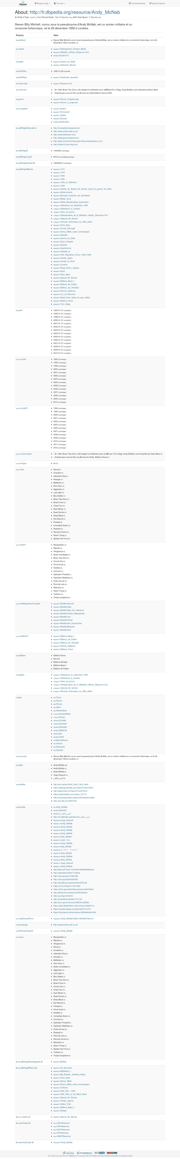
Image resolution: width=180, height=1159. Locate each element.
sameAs (20, 807)
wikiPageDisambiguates (29, 1061)
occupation (22, 108)
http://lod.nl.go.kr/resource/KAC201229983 (71, 902)
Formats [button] (60, 3)
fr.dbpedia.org (95, 17)
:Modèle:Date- (62, 606)
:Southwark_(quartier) (65, 77)
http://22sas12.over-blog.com (65, 144)
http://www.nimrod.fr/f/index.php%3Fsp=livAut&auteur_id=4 (77, 141)
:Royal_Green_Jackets (66, 267)
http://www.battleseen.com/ (64, 134)
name (19, 937)
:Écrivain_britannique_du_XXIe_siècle (72, 221)
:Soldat (59, 115)
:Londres (60, 264)
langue (21, 463)
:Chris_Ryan (61, 225)
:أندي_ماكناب (62, 813)
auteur (23, 1116)
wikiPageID (22, 150)
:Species (58, 750)
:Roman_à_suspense (65, 102)
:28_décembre (62, 1067)
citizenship (21, 83)
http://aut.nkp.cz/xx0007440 (65, 800)
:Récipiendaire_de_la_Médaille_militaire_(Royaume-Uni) (80, 215)
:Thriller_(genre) (63, 1100)
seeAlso (20, 784)
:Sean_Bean (61, 274)
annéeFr (22, 408)
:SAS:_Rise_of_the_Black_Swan (70, 1094)
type (19, 697)
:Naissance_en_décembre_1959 (70, 205)
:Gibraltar (60, 235)
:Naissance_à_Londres (66, 208)
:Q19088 (59, 720)
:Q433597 (60, 810)
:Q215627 (60, 723)
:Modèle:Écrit (62, 630)
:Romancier (61, 112)
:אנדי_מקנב (61, 840)
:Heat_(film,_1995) (64, 1091)
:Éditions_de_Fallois (65, 284)
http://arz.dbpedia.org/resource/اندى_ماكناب (71, 817)
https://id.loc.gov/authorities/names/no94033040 (73, 889)
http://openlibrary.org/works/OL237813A (70, 882)
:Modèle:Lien (62, 616)
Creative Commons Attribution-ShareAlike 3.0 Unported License (112, 1156)
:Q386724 (60, 730)
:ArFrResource (61, 1126)
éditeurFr (22, 636)
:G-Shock (60, 1087)
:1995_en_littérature (65, 182)
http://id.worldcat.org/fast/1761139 (67, 899)
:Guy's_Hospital (63, 241)
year (19, 310)
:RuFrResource (61, 1129)
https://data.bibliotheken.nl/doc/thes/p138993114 (73, 905)
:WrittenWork (60, 710)
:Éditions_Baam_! (64, 281)
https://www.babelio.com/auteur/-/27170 (70, 794)
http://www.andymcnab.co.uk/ (65, 131)
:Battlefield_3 (62, 1071)
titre (20, 469)
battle (19, 61)
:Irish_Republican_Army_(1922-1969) (72, 254)
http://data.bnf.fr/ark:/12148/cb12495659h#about (73, 869)
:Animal (57, 743)
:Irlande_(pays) (63, 258)
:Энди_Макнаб (63, 863)
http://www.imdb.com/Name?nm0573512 (70, 791)
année (21, 359)
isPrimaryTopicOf (24, 930)
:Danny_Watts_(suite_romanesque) (71, 231)
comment (21, 89)
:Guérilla (60, 244)
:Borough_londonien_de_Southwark (71, 195)
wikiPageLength (24, 156)
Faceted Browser (138, 3)
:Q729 (58, 737)
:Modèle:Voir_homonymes (67, 623)
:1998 (59, 185)
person (33, 17)
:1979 (59, 172)
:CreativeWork (61, 713)
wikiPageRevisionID (25, 163)
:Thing (57, 697)
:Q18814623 (61, 121)
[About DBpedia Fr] (23, 3)
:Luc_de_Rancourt (64, 294)
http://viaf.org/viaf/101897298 (65, 876)
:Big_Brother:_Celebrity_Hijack (69, 1074)
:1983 (59, 175)
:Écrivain (60, 118)
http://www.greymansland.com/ (66, 137)
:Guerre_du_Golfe (64, 61)
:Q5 (57, 733)
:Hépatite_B (61, 251)
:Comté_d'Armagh (64, 228)
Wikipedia (72, 1156)
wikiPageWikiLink (24, 169)
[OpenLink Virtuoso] (68, 1152)
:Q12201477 (61, 55)
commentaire (24, 453)
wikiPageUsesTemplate (28, 603)
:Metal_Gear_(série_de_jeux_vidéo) (71, 297)
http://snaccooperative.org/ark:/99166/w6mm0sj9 (73, 797)
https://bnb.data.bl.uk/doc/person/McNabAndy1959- (74, 912)
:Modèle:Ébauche (64, 626)
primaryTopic (24, 1142)
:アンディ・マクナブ (65, 849)
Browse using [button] (43, 3)
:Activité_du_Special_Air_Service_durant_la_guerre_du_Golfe (82, 189)
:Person (57, 700)
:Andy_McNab (60, 807)
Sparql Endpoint (158, 3)
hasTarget (23, 1123)
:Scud (59, 271)
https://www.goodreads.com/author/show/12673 (73, 787)
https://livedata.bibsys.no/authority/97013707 (72, 909)
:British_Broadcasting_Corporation (71, 202)
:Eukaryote (59, 746)
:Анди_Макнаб (63, 820)
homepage (22, 924)
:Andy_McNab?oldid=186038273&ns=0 (73, 918)
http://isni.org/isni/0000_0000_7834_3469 (70, 784)
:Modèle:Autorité (63, 603)
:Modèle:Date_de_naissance (68, 610)
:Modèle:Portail (62, 620)
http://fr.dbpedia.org (63, 17)
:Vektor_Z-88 (62, 1104)
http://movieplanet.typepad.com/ (66, 128)
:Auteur (59, 108)
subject (20, 674)
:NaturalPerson (60, 740)
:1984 (59, 179)
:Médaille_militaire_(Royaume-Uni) (71, 52)
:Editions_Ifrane (63, 300)
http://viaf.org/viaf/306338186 (65, 879)
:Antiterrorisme (62, 192)
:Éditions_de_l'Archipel (66, 287)
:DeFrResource (61, 1123)
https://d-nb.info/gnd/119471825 (66, 886)
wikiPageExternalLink (26, 128)
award (20, 49)
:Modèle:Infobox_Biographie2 (68, 613)
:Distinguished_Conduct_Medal (69, 49)
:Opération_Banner (64, 65)
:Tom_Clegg (61, 304)
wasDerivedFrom (24, 918)
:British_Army (62, 198)
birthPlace (21, 77)
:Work (57, 707)
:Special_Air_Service (65, 218)
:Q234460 (60, 727)
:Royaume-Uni (62, 83)
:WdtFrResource (62, 1136)
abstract (20, 40)
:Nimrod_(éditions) (64, 291)
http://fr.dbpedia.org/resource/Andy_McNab (75, 11)
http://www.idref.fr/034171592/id (66, 872)
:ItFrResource (60, 1132)
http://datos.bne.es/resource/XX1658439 (70, 892)
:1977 (59, 169)
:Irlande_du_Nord (64, 261)
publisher (21, 655)
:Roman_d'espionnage (66, 99)
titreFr (21, 544)
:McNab (59, 1061)
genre (20, 99)
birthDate (21, 71)
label (19, 765)
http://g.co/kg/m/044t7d (63, 895)
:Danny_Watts (62, 1081)
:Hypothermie (62, 248)
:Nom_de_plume (63, 212)
